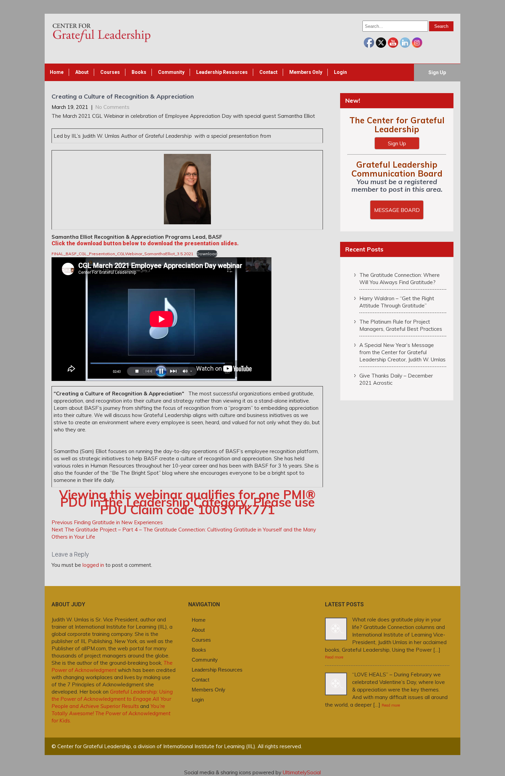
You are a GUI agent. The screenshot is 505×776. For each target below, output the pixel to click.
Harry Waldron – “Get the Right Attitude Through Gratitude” (396, 302)
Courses (110, 72)
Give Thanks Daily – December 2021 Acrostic (396, 379)
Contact (268, 72)
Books (139, 72)
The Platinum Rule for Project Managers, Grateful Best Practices (400, 325)
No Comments (112, 107)
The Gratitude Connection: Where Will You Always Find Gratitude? (399, 278)
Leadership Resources (222, 72)
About (82, 72)
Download (207, 253)
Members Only (305, 72)
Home (57, 72)
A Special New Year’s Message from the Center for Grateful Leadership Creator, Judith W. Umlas (402, 352)
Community (171, 72)
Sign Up (437, 72)
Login (340, 72)
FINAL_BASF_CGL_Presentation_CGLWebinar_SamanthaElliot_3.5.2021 (122, 253)
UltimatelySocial (302, 772)
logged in (93, 565)
